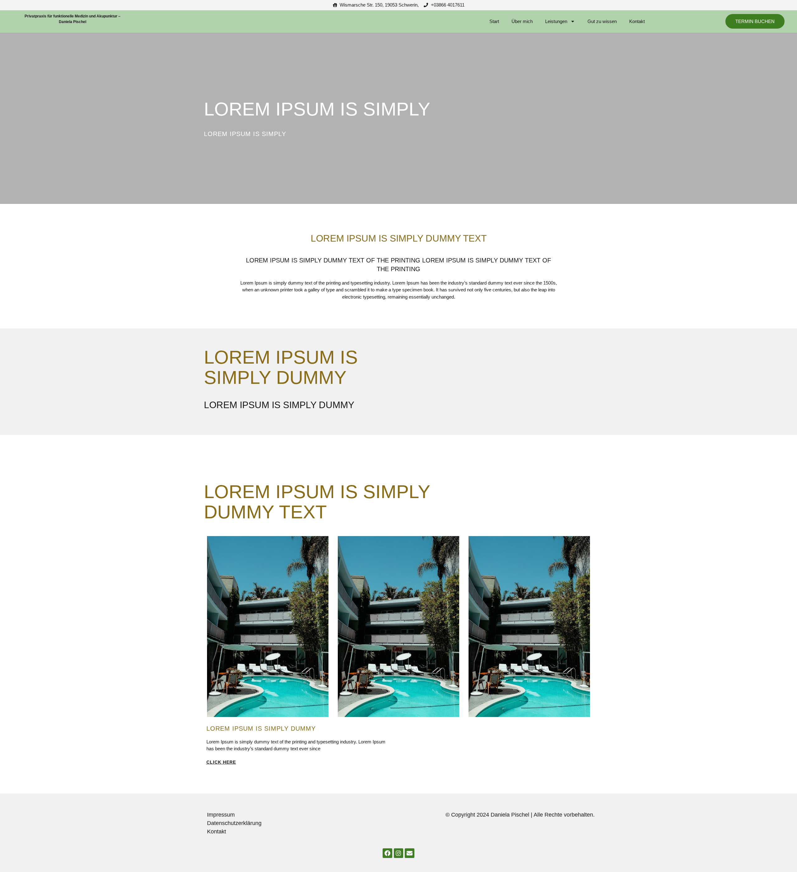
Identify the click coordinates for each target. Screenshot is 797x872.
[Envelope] (409, 853)
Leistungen (556, 21)
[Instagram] (398, 853)
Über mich (522, 21)
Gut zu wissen (602, 21)
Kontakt (637, 21)
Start (494, 21)
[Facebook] (387, 853)
